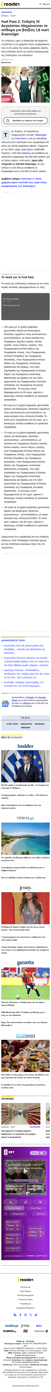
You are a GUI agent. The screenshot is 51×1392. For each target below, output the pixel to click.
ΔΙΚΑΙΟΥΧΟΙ (26, 724)
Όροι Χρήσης (25, 1291)
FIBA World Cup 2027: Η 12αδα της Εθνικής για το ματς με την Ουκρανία (23, 1013)
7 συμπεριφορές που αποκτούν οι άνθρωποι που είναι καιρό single (23, 938)
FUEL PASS (13, 724)
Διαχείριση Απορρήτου (25, 1308)
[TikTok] (36, 1315)
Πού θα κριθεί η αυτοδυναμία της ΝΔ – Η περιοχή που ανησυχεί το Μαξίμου (25, 786)
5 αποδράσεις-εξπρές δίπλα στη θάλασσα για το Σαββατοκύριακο (22, 868)
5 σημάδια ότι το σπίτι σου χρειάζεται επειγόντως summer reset (23, 1086)
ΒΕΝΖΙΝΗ (26, 728)
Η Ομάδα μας (25, 1304)
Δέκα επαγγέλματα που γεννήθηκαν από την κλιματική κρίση (21, 806)
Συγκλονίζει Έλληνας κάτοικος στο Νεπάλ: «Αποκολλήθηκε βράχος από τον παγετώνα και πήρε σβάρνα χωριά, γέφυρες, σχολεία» (26, 661)
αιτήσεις (26, 153)
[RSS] (15, 1315)
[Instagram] (25, 1315)
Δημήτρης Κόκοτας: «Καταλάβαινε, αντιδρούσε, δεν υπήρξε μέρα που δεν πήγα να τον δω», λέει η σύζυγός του (26, 674)
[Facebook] (20, 1315)
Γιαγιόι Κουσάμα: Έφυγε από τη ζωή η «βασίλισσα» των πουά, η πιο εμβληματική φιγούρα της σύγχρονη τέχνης (25, 950)
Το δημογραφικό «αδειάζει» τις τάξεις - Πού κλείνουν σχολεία (24, 796)
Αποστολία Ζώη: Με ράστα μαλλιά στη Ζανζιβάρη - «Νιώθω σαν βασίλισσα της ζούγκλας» (24, 649)
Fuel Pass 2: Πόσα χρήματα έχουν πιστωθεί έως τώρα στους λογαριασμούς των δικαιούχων (24, 182)
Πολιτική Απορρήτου (25, 1295)
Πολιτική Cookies (26, 1299)
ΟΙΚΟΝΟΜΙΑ (6, 12)
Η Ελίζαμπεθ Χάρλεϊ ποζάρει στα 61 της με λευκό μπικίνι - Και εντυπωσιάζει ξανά (23, 928)
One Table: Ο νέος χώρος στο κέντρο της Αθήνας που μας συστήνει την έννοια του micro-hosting (25, 1076)
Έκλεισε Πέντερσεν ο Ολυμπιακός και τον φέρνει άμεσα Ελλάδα (23, 1003)
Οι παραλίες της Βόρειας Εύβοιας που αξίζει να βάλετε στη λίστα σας (25, 858)
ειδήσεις (27, 703)
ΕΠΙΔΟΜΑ (40, 724)
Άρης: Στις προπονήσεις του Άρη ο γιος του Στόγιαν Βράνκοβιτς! (24, 1023)
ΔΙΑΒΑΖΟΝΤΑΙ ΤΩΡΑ (13, 640)
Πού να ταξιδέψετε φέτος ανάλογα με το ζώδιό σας (23, 878)
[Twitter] (30, 1315)
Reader (30, 697)
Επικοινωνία (25, 1287)
